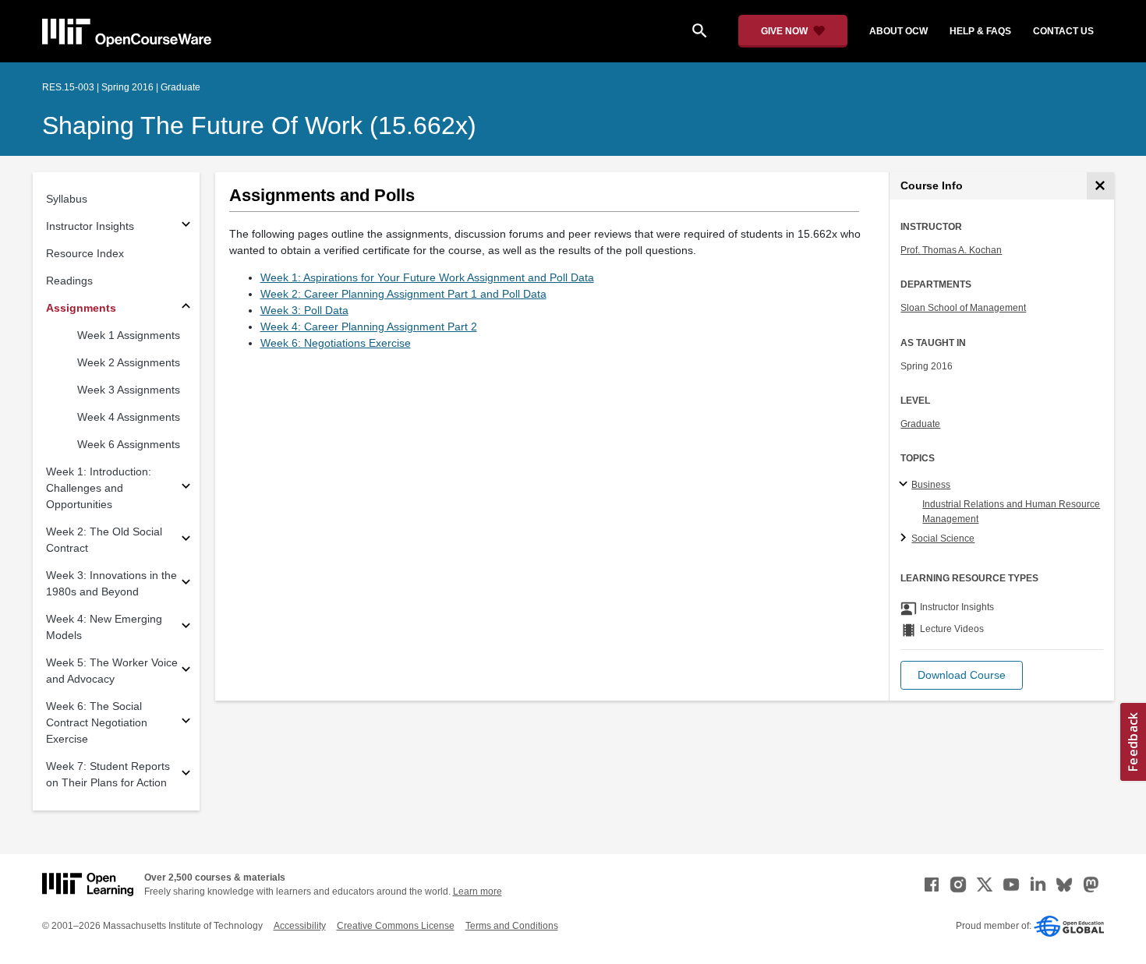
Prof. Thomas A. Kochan (951, 250)
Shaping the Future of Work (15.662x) (259, 125)
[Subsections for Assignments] (186, 308)
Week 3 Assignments (128, 389)
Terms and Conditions (511, 925)
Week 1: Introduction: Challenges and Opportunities (98, 487)
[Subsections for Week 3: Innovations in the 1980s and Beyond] (186, 584)
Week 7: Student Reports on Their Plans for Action (108, 774)
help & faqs (980, 31)
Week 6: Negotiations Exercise (335, 343)
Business (930, 484)
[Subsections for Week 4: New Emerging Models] (186, 627)
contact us (1063, 31)
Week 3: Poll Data (304, 310)
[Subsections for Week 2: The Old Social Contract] (186, 540)
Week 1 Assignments (128, 335)
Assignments (81, 308)
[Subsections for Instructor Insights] (186, 226)
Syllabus (66, 198)
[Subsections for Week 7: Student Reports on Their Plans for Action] (186, 775)
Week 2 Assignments (128, 362)
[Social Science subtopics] (905, 538)
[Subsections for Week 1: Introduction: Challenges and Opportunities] (186, 488)
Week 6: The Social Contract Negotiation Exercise (96, 722)
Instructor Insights (90, 226)
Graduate (920, 423)
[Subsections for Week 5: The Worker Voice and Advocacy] (186, 671)
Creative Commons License (396, 925)
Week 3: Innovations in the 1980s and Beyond (111, 583)
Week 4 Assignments (128, 417)
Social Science (942, 538)
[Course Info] (1100, 186)
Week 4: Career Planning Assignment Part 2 (368, 326)
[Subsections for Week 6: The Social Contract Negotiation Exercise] (186, 722)
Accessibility (300, 925)
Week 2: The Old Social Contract (104, 539)
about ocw (898, 31)
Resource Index (85, 253)
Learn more (477, 891)
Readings (69, 280)
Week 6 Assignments (128, 444)
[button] (961, 675)
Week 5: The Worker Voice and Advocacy (112, 670)
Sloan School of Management (963, 307)
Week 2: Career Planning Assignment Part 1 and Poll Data (403, 294)
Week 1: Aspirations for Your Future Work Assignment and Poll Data (427, 277)
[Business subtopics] (905, 485)
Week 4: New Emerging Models (104, 627)
